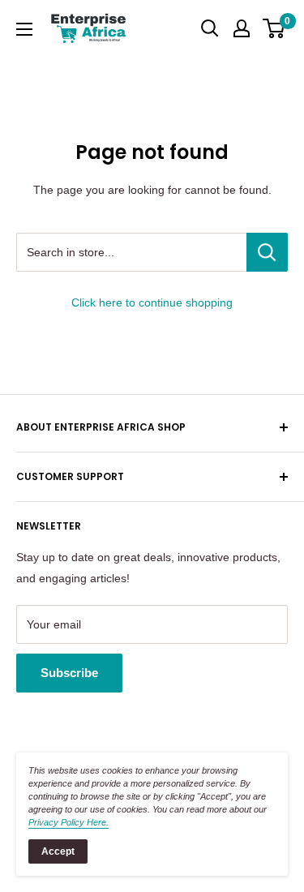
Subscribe (69, 673)
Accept (58, 851)
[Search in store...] (267, 252)
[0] (274, 28)
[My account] (241, 28)
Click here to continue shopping (152, 302)
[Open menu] (24, 29)
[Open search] (210, 28)
